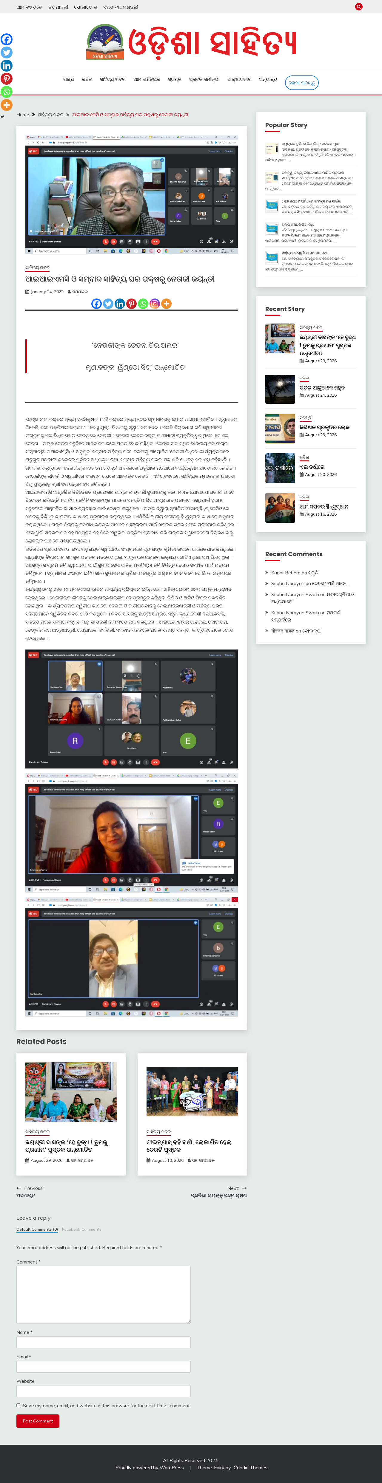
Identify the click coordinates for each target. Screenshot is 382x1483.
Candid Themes (250, 1467)
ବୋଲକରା (311, 631)
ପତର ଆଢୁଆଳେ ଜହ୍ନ (322, 387)
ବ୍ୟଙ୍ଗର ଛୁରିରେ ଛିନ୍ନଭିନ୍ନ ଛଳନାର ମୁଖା (311, 143)
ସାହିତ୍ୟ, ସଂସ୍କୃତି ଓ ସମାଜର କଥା (305, 253)
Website (25, 1381)
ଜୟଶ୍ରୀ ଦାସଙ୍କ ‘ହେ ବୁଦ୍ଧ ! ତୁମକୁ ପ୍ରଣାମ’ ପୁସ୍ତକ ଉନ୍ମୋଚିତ (66, 1146)
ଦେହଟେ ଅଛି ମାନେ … (331, 583)
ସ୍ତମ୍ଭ (175, 79)
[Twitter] (108, 304)
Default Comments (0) (37, 1229)
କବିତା (87, 79)
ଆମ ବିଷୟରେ (29, 7)
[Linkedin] (120, 304)
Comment (28, 1262)
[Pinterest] (131, 304)
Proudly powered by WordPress (150, 1467)
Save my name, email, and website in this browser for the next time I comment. (107, 1405)
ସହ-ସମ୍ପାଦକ (82, 1160)
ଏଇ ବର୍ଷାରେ (312, 467)
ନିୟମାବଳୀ (58, 7)
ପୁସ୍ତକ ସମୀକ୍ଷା (204, 79)
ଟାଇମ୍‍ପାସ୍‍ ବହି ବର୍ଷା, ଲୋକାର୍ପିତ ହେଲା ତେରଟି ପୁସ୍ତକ (189, 1146)
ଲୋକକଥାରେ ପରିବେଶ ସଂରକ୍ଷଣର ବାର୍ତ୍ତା (311, 201)
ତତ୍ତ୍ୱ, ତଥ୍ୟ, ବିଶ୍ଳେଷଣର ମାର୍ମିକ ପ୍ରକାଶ (313, 172)
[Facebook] (96, 304)
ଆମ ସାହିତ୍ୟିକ (146, 79)
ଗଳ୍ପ (68, 79)
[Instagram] (155, 304)
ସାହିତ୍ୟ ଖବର (113, 79)
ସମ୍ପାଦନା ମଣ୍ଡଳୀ (120, 7)
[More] (166, 304)
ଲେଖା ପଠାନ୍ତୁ (302, 83)
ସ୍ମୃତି (313, 573)
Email (23, 1357)
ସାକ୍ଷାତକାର (239, 79)
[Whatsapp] (143, 304)
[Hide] (2, 117)
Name (24, 1332)
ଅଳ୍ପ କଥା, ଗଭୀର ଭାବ (298, 224)
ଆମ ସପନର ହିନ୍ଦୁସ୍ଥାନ (324, 506)
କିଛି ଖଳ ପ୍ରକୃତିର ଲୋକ (324, 427)
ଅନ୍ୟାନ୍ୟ (268, 79)
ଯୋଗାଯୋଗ (85, 7)
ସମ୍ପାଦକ (80, 291)
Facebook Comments (81, 1229)
